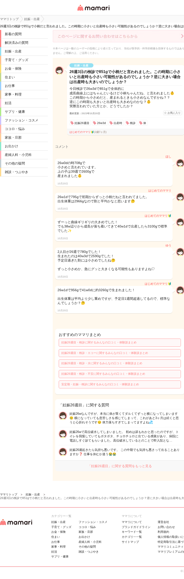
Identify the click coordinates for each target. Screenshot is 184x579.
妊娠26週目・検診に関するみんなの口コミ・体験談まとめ (99, 342)
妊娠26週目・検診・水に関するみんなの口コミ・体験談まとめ (101, 363)
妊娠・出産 (13, 51)
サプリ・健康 (15, 112)
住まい (10, 77)
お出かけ (11, 146)
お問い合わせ (166, 527)
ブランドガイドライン (136, 527)
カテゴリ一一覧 (132, 537)
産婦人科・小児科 (18, 155)
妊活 (8, 103)
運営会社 (163, 522)
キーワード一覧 (132, 532)
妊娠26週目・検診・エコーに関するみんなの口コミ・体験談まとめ (104, 353)
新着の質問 (13, 34)
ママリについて (132, 522)
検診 (133, 123)
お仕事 (10, 86)
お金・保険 (13, 68)
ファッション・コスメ (21, 120)
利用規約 (163, 532)
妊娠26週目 (82, 123)
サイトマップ (130, 542)
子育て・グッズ (16, 60)
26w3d (101, 123)
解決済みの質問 (16, 43)
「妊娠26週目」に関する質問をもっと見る (120, 466)
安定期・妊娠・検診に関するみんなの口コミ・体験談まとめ (100, 384)
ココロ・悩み (15, 129)
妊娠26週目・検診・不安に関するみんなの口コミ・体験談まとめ (103, 373)
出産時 (118, 123)
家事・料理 (13, 94)
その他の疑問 (15, 163)
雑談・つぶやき (16, 172)
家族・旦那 (13, 137)
